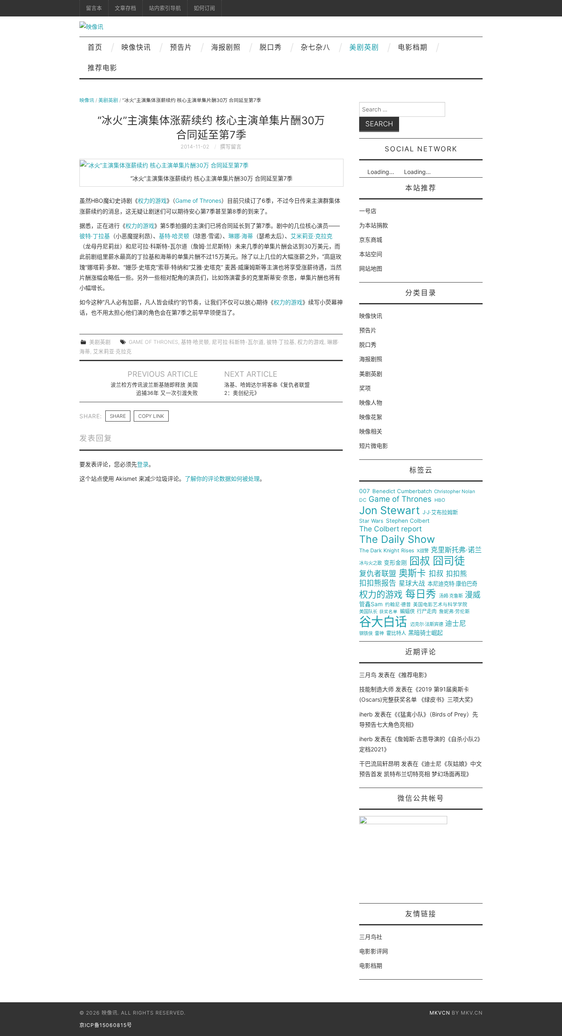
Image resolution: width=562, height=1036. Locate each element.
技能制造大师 (376, 689)
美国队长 (368, 611)
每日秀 (420, 594)
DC (363, 500)
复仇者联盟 (377, 574)
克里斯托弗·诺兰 (456, 550)
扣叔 (436, 574)
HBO (439, 500)
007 (364, 491)
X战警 (423, 551)
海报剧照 (226, 47)
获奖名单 (388, 612)
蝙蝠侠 (407, 611)
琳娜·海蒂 (240, 235)
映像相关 (370, 431)
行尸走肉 (427, 611)
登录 (143, 464)
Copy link (151, 416)
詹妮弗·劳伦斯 (454, 611)
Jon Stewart (389, 510)
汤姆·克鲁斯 (451, 596)
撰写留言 (231, 147)
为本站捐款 (373, 225)
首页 (95, 47)
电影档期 (412, 47)
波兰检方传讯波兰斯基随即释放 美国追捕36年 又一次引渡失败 (154, 389)
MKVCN (440, 1013)
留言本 (94, 8)
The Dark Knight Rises (386, 551)
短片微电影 (373, 445)
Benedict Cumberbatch (402, 491)
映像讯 (86, 100)
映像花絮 (370, 416)
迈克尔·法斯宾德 (426, 624)
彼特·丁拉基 (94, 235)
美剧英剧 (364, 47)
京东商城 (370, 239)
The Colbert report (390, 529)
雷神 (379, 633)
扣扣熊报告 (377, 583)
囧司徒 (449, 561)
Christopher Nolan (454, 491)
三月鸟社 (370, 936)
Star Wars (371, 521)
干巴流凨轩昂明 (379, 763)
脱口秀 (271, 47)
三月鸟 (367, 674)
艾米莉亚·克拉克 (311, 235)
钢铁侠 (366, 633)
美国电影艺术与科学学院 (440, 604)
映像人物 (370, 402)
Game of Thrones (198, 200)
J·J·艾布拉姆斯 (440, 512)
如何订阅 (204, 8)
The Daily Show (397, 539)
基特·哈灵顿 (174, 235)
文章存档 (125, 8)
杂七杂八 (315, 47)
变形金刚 (395, 563)
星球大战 (412, 583)
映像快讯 (136, 47)
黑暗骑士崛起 (425, 633)
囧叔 (419, 561)
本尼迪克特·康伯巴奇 (452, 584)
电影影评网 (373, 951)
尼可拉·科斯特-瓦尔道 (238, 342)
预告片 (181, 47)
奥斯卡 (412, 573)
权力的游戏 (152, 200)
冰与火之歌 (370, 563)
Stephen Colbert (408, 521)
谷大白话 (383, 622)
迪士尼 (455, 624)
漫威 (473, 595)
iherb (366, 714)
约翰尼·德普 (398, 604)
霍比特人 (396, 633)
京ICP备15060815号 (105, 1025)
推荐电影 (102, 68)
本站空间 (370, 253)
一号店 (367, 210)
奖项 (365, 388)
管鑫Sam (371, 604)
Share (118, 416)
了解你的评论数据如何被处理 (222, 478)
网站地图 (370, 268)
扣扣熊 (456, 574)
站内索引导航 (165, 8)
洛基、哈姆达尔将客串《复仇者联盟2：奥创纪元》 (267, 389)
